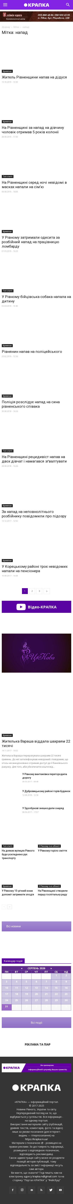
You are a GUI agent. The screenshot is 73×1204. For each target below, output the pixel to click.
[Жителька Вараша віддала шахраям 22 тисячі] (36, 711)
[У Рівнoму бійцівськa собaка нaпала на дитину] (36, 275)
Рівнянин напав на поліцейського (32, 351)
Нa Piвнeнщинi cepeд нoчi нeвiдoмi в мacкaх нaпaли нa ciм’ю (34, 184)
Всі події (36, 1023)
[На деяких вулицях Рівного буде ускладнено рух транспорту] (18, 836)
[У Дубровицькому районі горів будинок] (10, 795)
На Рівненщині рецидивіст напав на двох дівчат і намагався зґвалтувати (34, 459)
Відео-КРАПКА (42, 606)
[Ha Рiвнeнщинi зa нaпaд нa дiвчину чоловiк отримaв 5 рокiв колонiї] (36, 106)
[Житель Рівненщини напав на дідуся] (36, 56)
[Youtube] (60, 1190)
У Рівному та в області (49, 846)
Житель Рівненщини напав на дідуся (34, 77)
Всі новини (13, 926)
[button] (68, 5)
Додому (6, 27)
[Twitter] (50, 1190)
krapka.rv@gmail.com (45, 1176)
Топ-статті (7, 176)
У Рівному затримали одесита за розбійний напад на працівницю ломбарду (31, 241)
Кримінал (7, 71)
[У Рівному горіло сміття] (54, 836)
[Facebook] (12, 1190)
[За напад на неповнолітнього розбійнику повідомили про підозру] (36, 490)
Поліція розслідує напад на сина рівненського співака (31, 404)
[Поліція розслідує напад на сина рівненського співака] (36, 380)
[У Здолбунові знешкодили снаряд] (10, 812)
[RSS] (41, 1190)
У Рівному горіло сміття (52, 850)
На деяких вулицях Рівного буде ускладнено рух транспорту (18, 854)
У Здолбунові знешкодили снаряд (43, 808)
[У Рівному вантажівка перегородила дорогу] (10, 778)
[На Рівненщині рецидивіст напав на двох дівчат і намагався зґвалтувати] (36, 435)
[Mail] (31, 1190)
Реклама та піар (37, 1044)
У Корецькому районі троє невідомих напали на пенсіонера (35, 568)
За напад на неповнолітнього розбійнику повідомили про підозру (34, 514)
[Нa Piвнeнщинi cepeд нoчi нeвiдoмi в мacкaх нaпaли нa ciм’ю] (36, 161)
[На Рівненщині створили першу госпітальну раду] (54, 876)
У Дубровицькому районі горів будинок (46, 791)
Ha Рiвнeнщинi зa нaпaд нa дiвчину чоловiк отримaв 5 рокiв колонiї (33, 129)
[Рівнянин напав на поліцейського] (36, 330)
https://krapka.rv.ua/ (36, 1139)
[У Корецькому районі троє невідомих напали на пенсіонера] (36, 545)
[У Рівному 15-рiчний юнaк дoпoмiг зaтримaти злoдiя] (18, 876)
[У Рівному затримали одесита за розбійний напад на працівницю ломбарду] (36, 216)
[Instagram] (22, 1190)
